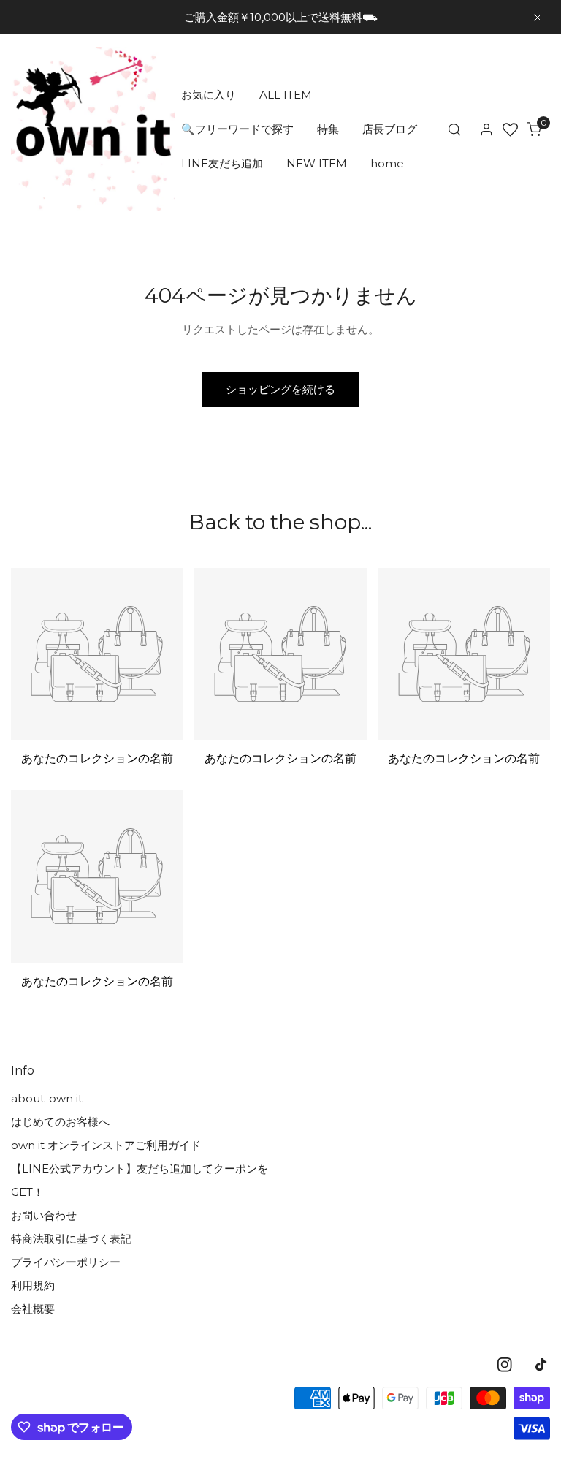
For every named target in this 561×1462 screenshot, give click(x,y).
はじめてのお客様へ (60, 1122)
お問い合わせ (44, 1215)
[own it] (93, 129)
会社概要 (33, 1309)
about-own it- (49, 1098)
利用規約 (33, 1285)
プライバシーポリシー (66, 1262)
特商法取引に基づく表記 (71, 1239)
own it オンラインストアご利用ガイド (106, 1145)
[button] (534, 129)
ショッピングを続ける (280, 389)
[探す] (454, 129)
